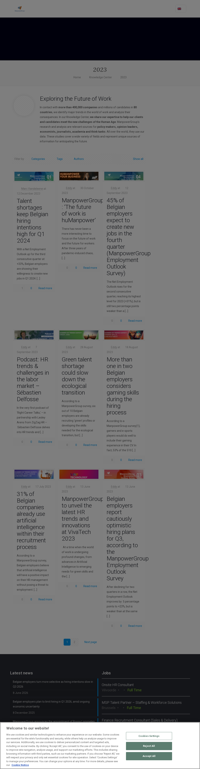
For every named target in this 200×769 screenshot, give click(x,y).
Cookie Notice (20, 765)
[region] (100, 745)
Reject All (149, 745)
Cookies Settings (148, 736)
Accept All (149, 756)
